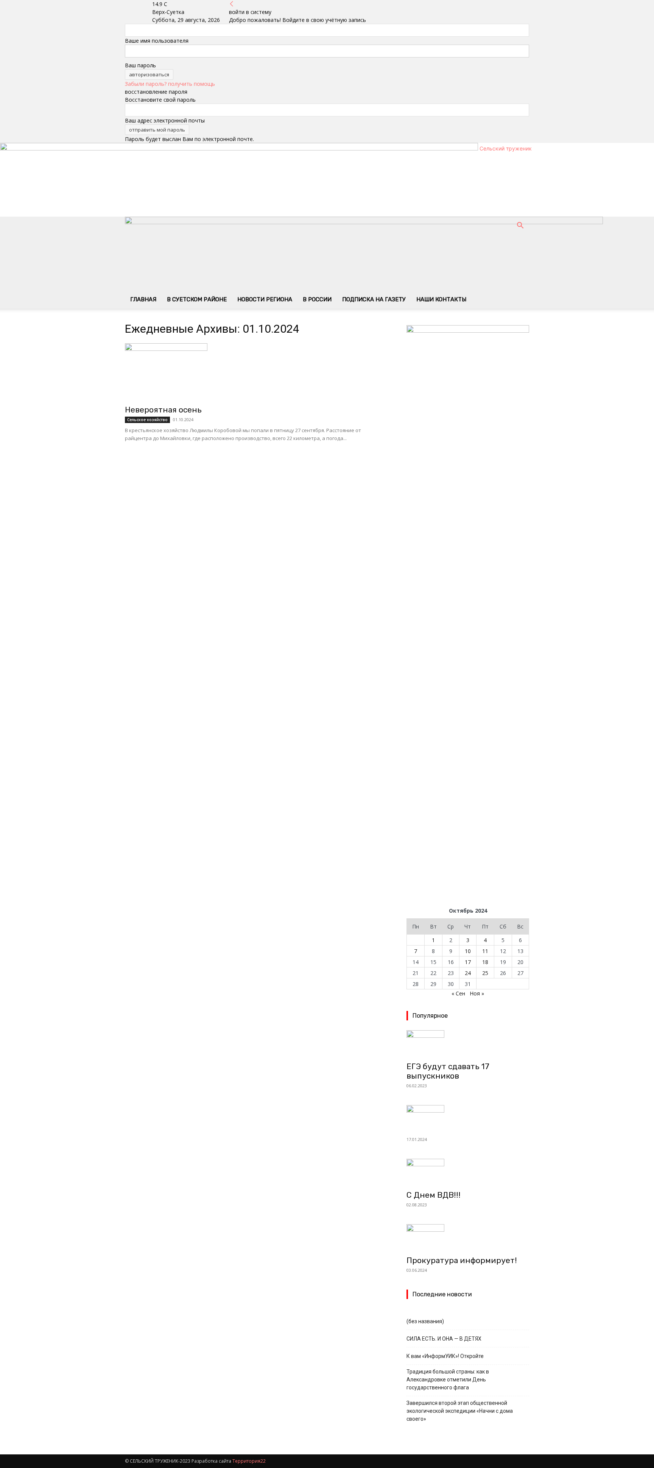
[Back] (231, 4)
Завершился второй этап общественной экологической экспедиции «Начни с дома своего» (459, 1411)
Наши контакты (441, 299)
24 (468, 973)
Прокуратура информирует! (461, 1260)
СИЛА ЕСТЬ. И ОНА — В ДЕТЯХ (443, 1339)
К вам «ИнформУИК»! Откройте (445, 1356)
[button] (520, 226)
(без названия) (425, 1321)
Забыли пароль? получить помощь (170, 83)
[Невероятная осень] (256, 371)
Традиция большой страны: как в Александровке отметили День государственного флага (447, 1379)
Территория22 (249, 1461)
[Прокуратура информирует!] (467, 1237)
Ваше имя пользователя (156, 40)
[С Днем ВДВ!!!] (467, 1172)
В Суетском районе (197, 299)
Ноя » (477, 993)
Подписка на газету (374, 299)
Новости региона (264, 299)
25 (485, 973)
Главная (143, 299)
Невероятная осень (163, 409)
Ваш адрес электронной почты (165, 120)
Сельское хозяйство (147, 419)
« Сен (458, 993)
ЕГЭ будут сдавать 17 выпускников (447, 1071)
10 (468, 951)
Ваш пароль (140, 65)
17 (468, 962)
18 (485, 962)
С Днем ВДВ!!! (433, 1195)
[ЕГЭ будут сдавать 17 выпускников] (467, 1043)
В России (317, 299)
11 (485, 951)
